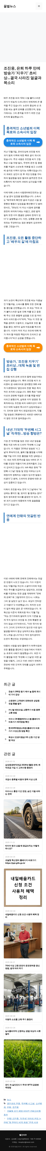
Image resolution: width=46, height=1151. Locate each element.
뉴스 (9, 1099)
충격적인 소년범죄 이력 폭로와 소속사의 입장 (20, 142)
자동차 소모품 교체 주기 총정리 (19, 1019)
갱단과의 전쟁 (13, 1103)
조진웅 (15, 1107)
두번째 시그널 (27, 1103)
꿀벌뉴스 (10, 6)
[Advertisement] (23, 38)
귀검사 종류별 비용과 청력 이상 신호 (21, 779)
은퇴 (9, 1107)
